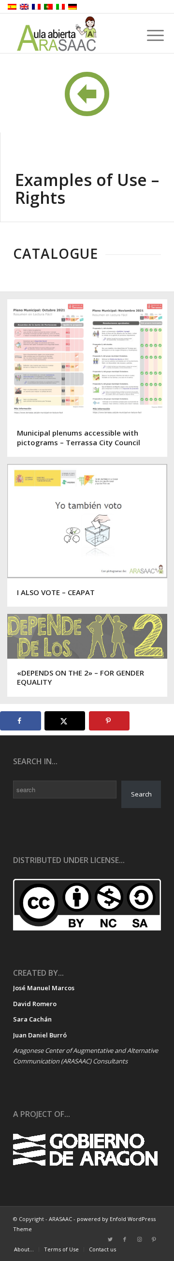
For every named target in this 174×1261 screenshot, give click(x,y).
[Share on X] (65, 720)
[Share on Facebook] (20, 720)
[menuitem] (24, 1249)
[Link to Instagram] (139, 1239)
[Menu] (148, 34)
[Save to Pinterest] (109, 720)
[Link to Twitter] (110, 1239)
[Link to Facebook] (124, 1239)
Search (141, 794)
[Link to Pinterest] (153, 1239)
